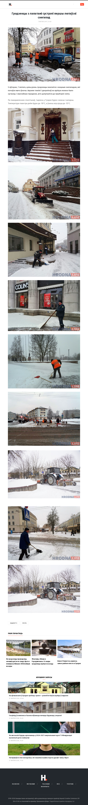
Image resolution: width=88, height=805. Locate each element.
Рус (82, 4)
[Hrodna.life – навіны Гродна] (10, 4)
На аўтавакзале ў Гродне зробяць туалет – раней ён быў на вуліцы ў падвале (38, 696)
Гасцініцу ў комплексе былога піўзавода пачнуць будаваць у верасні (35, 715)
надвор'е (13, 623)
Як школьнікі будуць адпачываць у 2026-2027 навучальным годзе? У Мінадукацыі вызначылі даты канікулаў (40, 736)
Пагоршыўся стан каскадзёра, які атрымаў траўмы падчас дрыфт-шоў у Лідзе (39, 758)
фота (24, 623)
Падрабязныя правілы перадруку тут (62, 801)
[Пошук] (75, 4)
